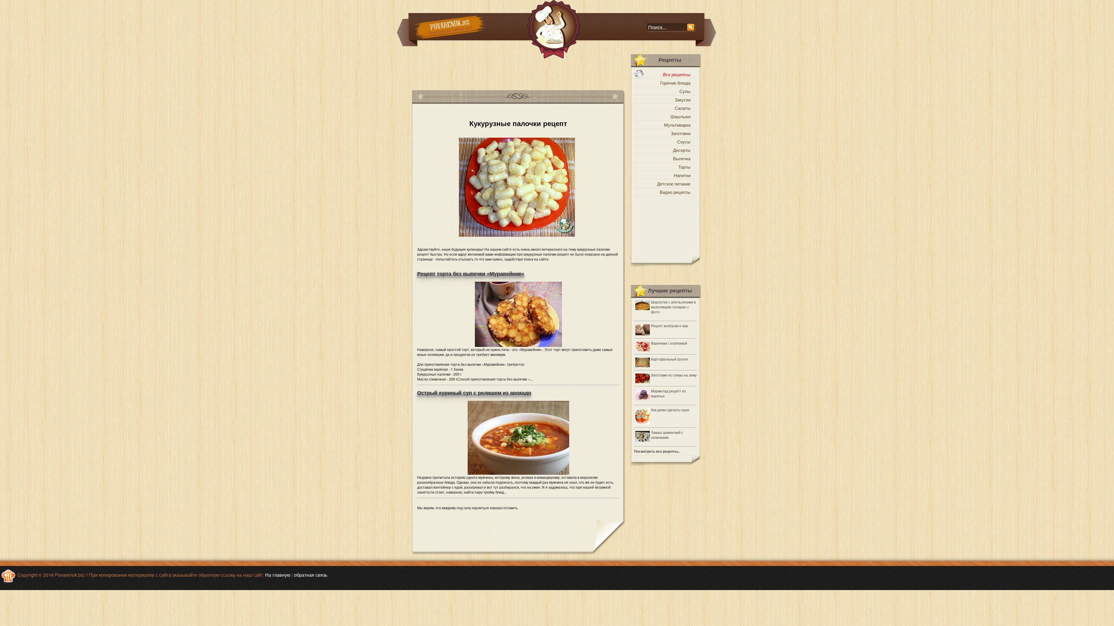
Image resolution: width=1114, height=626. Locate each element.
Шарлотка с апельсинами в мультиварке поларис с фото (673, 306)
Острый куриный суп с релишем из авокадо (474, 393)
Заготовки (680, 133)
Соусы (683, 142)
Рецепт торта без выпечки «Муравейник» (470, 274)
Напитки (682, 175)
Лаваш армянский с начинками (667, 435)
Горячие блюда (675, 83)
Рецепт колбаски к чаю (669, 325)
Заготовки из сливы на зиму (674, 374)
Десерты (681, 150)
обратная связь (310, 575)
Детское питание (673, 184)
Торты (684, 167)
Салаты (682, 108)
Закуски (682, 100)
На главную (277, 575)
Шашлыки (680, 116)
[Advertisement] (517, 72)
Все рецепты (676, 74)
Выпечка (681, 158)
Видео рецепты (675, 192)
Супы (684, 91)
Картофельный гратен (669, 358)
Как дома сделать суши (670, 409)
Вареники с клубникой (669, 343)
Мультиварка (677, 125)
